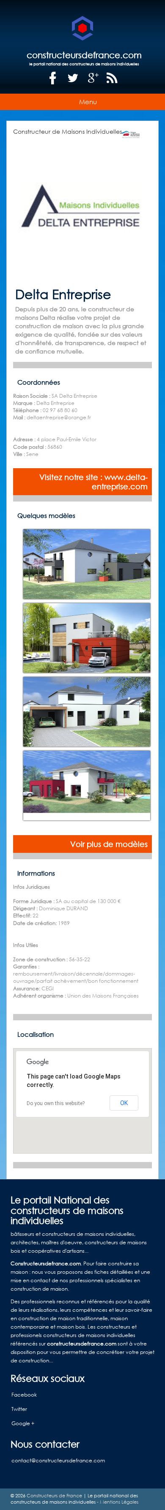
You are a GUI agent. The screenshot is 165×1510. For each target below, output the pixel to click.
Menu (88, 101)
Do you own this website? (56, 1103)
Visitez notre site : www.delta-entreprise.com (93, 481)
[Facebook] (53, 78)
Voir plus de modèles (109, 844)
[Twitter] (73, 78)
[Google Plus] (93, 78)
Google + (22, 1423)
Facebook (24, 1394)
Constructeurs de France (54, 1495)
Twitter (19, 1409)
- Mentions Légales (117, 1502)
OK (124, 1103)
